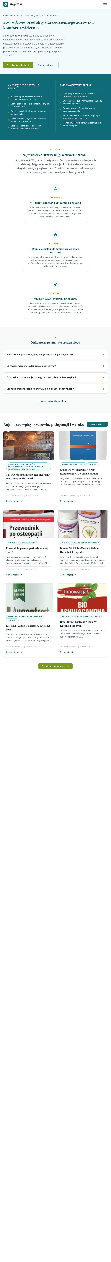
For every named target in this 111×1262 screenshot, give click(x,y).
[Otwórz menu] (105, 4)
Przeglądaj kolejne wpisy (54, 666)
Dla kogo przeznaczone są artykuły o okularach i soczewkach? (40, 388)
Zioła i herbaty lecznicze (87, 616)
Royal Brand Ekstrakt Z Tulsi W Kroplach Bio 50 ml (78, 624)
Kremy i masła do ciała (73, 464)
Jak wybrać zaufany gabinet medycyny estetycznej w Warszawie (28, 476)
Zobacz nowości (95, 424)
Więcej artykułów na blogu (53, 401)
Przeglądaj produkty (16, 65)
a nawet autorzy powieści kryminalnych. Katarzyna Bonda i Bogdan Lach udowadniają (25, 466)
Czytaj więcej (12, 501)
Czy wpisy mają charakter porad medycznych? (31, 366)
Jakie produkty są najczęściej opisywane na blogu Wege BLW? (40, 354)
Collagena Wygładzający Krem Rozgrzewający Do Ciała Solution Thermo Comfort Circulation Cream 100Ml (81, 475)
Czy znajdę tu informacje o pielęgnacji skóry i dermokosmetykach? (42, 377)
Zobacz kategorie (46, 65)
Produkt (93, 464)
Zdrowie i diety (27, 543)
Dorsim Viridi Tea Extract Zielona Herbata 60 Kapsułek (79, 550)
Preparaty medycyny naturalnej (25, 616)
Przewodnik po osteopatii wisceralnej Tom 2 (27, 550)
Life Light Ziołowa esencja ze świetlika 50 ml (28, 627)
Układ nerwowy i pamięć (86, 543)
